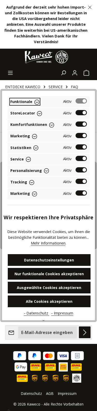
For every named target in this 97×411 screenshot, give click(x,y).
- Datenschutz (36, 313)
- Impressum (62, 313)
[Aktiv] (81, 101)
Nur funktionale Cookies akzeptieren (49, 273)
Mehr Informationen (48, 243)
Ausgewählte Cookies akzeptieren (49, 287)
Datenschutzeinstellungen (49, 260)
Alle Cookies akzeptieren (49, 301)
